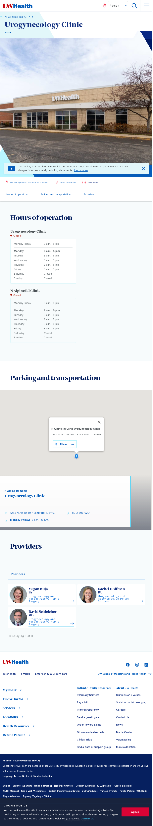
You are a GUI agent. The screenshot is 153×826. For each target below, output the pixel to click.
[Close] (99, 422)
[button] (76, 456)
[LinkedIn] (145, 664)
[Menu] (146, 6)
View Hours (93, 182)
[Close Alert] (143, 168)
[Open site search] (134, 6)
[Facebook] (127, 664)
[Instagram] (136, 664)
